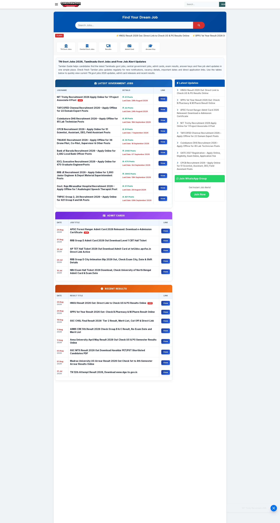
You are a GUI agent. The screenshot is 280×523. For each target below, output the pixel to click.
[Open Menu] (56, 4)
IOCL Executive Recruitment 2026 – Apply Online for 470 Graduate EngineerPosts (86, 163)
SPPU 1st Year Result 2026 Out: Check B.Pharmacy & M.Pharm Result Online (218, 35)
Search (225, 4)
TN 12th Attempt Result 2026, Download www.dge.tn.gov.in (103, 372)
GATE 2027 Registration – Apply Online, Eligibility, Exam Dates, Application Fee (198, 154)
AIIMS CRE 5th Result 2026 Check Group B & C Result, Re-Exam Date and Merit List (111, 331)
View (163, 99)
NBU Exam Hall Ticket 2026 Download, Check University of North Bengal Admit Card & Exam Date (110, 272)
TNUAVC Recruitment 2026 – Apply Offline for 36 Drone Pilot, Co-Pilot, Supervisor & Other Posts (84, 141)
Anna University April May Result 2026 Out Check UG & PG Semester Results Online (113, 341)
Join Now (199, 194)
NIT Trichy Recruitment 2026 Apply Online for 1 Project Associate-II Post (88, 99)
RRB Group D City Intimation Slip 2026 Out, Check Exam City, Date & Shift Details (111, 261)
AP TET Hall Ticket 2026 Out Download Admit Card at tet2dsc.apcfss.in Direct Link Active (110, 250)
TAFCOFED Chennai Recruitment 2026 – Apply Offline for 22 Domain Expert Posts (87, 109)
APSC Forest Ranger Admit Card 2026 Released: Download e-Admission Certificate (111, 231)
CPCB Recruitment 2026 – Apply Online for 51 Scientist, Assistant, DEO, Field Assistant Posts (83, 131)
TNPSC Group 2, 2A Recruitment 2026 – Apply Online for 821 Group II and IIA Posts (87, 198)
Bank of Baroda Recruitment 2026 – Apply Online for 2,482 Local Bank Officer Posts (86, 152)
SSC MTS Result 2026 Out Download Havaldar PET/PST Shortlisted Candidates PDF (107, 352)
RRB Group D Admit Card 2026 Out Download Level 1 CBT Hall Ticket (108, 240)
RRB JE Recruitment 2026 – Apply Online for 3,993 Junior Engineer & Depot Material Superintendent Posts (85, 175)
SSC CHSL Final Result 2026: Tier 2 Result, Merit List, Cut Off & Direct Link (112, 320)
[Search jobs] (199, 25)
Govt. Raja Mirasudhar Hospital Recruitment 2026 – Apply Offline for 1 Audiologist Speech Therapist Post (87, 188)
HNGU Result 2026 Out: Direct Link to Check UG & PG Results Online (138, 35)
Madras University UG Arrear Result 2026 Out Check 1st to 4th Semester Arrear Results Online (111, 362)
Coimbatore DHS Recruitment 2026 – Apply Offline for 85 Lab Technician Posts (87, 120)
